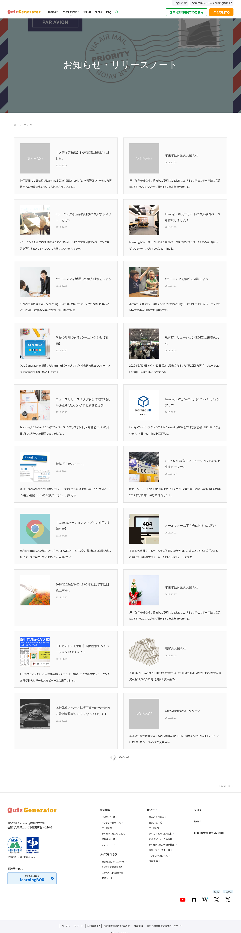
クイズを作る (221, 12)
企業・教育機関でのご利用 (186, 12)
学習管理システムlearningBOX (210, 3)
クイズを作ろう (70, 12)
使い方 (87, 12)
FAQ (108, 12)
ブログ (98, 12)
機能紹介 (53, 12)
